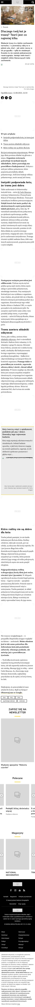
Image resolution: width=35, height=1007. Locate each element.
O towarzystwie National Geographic (17, 900)
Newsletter (13, 904)
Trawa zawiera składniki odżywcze (16, 144)
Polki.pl (3, 941)
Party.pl (20, 938)
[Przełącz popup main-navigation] (2, 2)
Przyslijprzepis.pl (23, 941)
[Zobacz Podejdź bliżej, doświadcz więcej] (17, 795)
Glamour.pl (21, 932)
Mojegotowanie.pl (23, 935)
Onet (19, 697)
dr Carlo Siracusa (24, 192)
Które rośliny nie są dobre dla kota (16, 148)
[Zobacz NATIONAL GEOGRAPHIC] (17, 854)
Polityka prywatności (25, 896)
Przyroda (5, 27)
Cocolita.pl (4, 948)
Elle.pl (3, 932)
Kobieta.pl (4, 935)
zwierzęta (22, 701)
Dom (4, 697)
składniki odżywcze (8, 339)
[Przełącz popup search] (33, 2)
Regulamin (13, 896)
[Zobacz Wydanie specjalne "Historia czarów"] (17, 740)
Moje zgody (21, 904)
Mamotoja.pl (5, 938)
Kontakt (6, 896)
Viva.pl (3, 944)
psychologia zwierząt (9, 701)
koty (18, 668)
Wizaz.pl (20, 944)
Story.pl (20, 948)
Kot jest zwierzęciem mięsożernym (14, 152)
